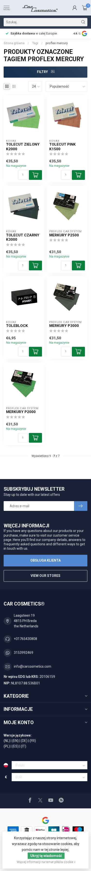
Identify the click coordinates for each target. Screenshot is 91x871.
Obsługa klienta (45, 560)
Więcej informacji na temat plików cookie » (46, 862)
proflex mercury (57, 43)
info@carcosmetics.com (32, 666)
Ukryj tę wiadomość (46, 856)
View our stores (45, 576)
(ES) (15, 746)
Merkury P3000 (64, 326)
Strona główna (14, 43)
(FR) (33, 741)
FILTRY (43, 72)
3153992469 (23, 653)
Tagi (35, 43)
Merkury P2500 (64, 235)
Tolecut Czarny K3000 (22, 237)
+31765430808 (25, 639)
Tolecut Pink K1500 (62, 146)
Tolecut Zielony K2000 (23, 146)
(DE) (24, 741)
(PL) (7, 746)
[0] (84, 8)
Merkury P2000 (21, 412)
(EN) (15, 741)
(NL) (7, 741)
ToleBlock (17, 326)
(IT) (23, 746)
